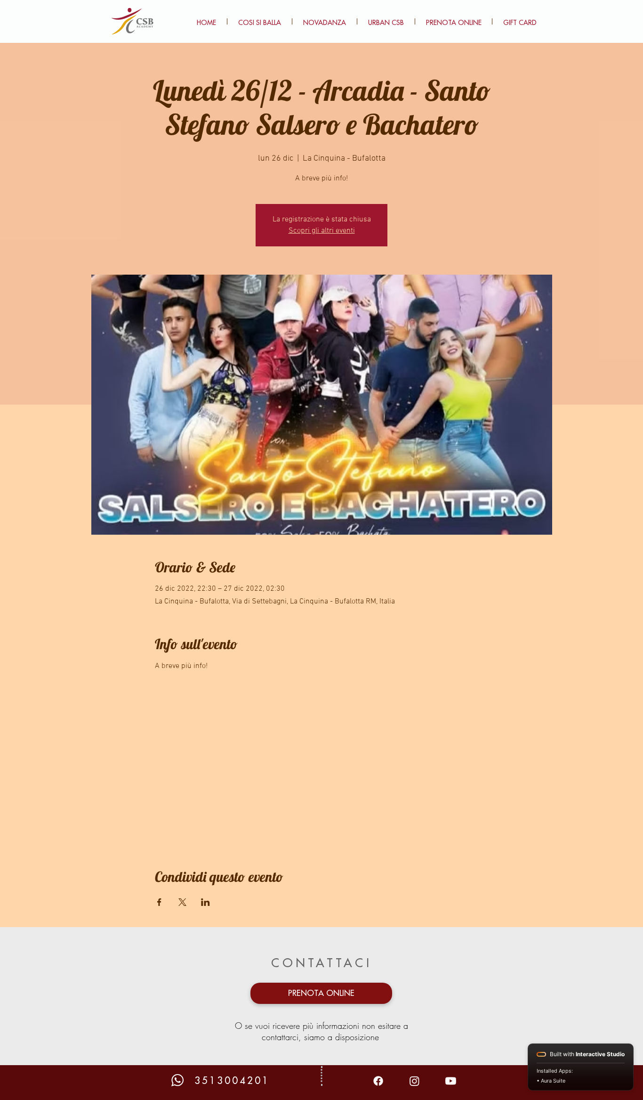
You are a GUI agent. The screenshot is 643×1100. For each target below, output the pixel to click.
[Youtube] (450, 1081)
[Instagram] (414, 1081)
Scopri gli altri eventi (322, 231)
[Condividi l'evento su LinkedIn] (205, 902)
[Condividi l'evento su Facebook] (159, 902)
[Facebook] (378, 1081)
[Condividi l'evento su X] (182, 902)
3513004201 (232, 1081)
